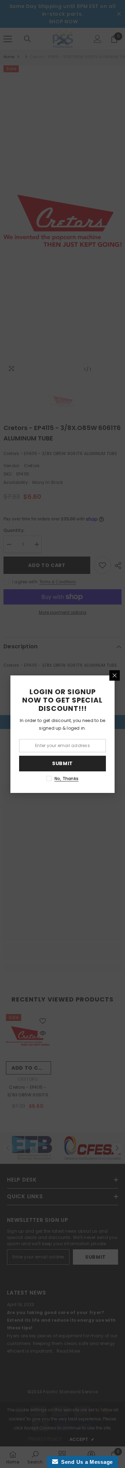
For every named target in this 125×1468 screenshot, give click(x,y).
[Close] (114, 675)
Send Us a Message (85, 1462)
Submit (62, 763)
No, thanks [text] (66, 778)
